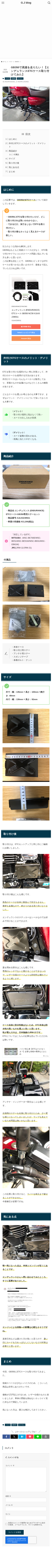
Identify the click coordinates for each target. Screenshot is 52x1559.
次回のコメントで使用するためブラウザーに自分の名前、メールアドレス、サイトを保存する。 (26, 1524)
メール (9, 1505)
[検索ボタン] (49, 3)
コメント (9, 1465)
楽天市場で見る (26, 326)
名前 (8, 1496)
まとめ (12, 171)
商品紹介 (13, 151)
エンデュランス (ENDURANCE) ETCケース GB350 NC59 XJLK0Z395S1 (26, 313)
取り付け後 (14, 163)
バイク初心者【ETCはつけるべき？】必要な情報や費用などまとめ (33, 1051)
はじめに (13, 139)
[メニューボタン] (3, 3)
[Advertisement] (26, 32)
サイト (8, 1514)
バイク (7, 78)
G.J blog (26, 3)
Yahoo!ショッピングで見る (26, 332)
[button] (6, 1437)
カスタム (20, 78)
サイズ (12, 158)
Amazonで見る (26, 338)
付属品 (16, 154)
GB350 (13, 78)
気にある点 (14, 167)
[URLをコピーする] (45, 1437)
